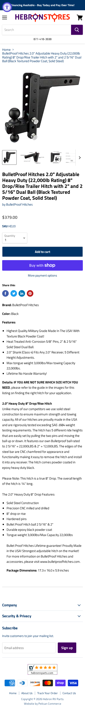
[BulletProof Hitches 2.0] (9, 157)
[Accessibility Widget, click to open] (7, 7)
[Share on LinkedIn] (22, 293)
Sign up (67, 647)
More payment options (42, 275)
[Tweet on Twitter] (13, 293)
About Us (26, 693)
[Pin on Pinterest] (30, 293)
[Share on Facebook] (5, 293)
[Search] (77, 30)
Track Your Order (47, 693)
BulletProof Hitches (19, 204)
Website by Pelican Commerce (42, 703)
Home (6, 49)
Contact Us (69, 693)
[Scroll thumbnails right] (78, 158)
